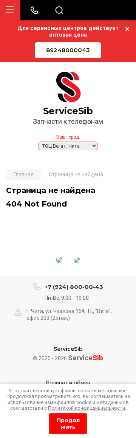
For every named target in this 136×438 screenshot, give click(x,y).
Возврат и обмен (68, 382)
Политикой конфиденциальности (86, 408)
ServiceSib (68, 111)
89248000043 (68, 50)
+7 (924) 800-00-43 (74, 286)
